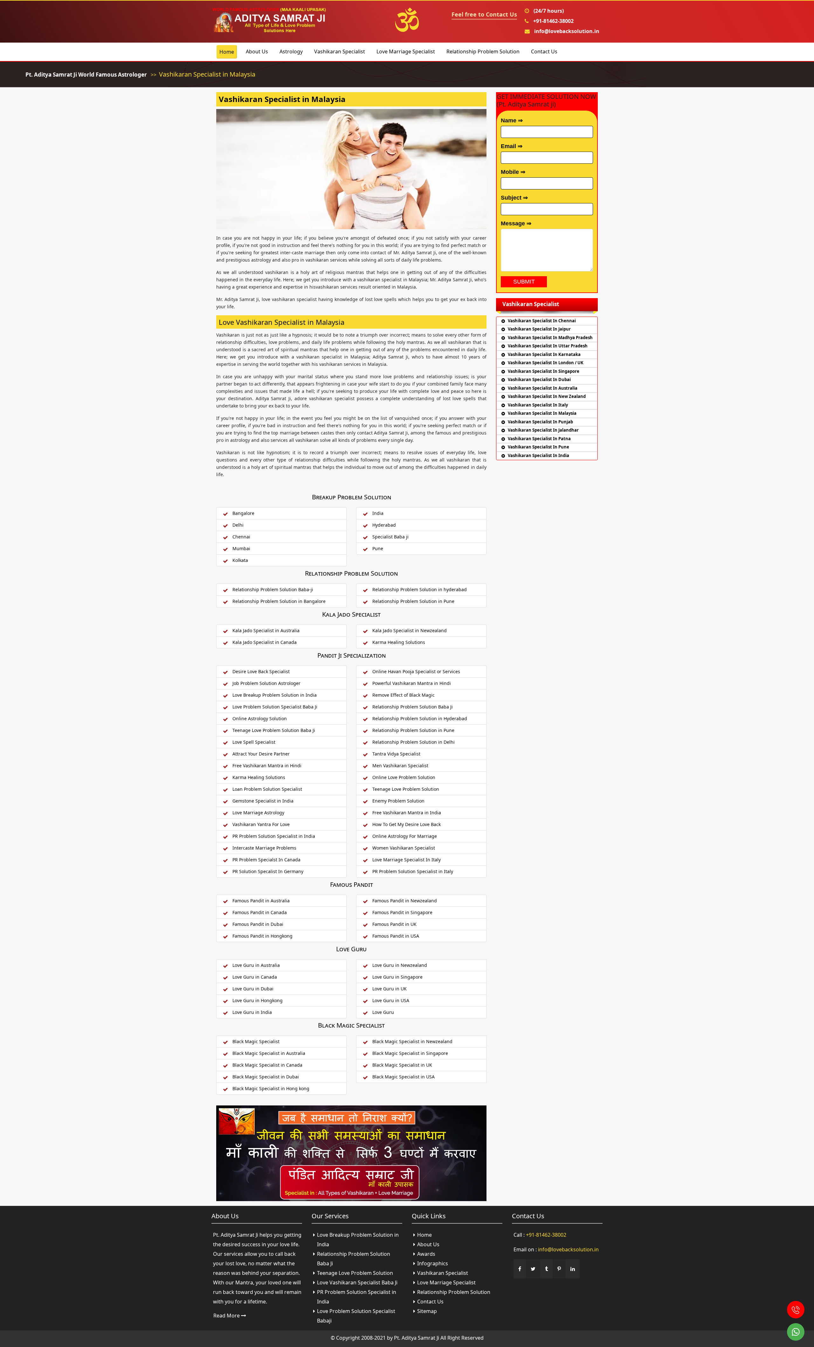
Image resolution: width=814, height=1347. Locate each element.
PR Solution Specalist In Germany (267, 871)
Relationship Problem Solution (483, 51)
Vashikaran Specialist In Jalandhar (543, 430)
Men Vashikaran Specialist (400, 765)
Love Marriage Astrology (258, 813)
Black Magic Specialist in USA (403, 1077)
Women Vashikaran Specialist (403, 848)
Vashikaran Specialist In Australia (542, 388)
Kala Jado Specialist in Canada (264, 642)
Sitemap (427, 1311)
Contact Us (544, 51)
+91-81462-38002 (553, 20)
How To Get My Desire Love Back (406, 824)
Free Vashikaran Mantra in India (406, 813)
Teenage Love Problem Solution (405, 789)
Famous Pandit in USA (395, 936)
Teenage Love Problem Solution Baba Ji (273, 730)
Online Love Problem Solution (403, 777)
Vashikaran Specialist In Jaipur (539, 329)
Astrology (291, 51)
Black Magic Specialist (255, 1041)
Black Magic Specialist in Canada (267, 1065)
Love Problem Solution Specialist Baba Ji (274, 707)
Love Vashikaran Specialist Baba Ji (357, 1282)
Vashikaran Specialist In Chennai (542, 321)
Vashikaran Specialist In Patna (539, 438)
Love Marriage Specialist (405, 51)
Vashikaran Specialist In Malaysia (542, 413)
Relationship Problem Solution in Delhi (413, 742)
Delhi (238, 525)
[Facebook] (520, 1268)
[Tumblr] (546, 1268)
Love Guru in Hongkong (257, 1000)
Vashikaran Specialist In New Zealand (547, 396)
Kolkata (240, 560)
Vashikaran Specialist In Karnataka (544, 354)
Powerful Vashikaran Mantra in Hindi (411, 683)
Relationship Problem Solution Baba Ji (412, 707)
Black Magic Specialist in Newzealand (412, 1041)
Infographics (432, 1263)
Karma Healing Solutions (398, 642)
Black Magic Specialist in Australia (268, 1053)
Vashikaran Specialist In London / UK (545, 363)
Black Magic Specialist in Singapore (410, 1053)
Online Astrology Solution (259, 718)
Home (226, 51)
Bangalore (243, 513)
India (377, 513)
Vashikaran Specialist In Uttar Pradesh (548, 346)
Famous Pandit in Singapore (402, 912)
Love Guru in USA (390, 1000)
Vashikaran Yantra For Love (261, 824)
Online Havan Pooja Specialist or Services (416, 671)
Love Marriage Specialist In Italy (406, 860)
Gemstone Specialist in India (262, 801)
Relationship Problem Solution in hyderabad (419, 589)
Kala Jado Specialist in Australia (266, 630)
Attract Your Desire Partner (261, 754)
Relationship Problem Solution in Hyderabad (419, 718)
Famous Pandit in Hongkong (262, 936)
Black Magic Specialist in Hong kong (270, 1088)
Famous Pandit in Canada (259, 912)
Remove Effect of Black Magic (403, 695)
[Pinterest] (559, 1268)
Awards (426, 1253)
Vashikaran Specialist (339, 51)
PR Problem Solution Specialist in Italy (412, 871)
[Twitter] (533, 1268)
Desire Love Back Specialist (261, 671)
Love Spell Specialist (253, 742)
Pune (377, 548)
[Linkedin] (573, 1268)
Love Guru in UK (389, 989)
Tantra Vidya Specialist (396, 754)
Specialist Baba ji (390, 537)
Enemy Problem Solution (398, 801)
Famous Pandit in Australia (261, 901)
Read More (227, 1315)
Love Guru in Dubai (252, 989)
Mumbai (241, 548)
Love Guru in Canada (254, 977)
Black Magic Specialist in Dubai (265, 1077)
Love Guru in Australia (256, 965)
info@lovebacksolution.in (566, 31)
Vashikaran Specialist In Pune (538, 447)
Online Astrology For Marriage (404, 836)
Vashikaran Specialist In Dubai (539, 379)
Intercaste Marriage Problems (264, 848)
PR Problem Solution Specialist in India (273, 836)
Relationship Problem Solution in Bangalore (279, 601)
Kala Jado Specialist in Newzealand (409, 630)
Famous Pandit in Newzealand (404, 901)
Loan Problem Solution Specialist (267, 789)
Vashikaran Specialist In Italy (538, 405)
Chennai (241, 537)
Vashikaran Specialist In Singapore (543, 371)
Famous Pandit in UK (394, 924)
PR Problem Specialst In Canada (266, 860)
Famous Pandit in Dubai (257, 924)
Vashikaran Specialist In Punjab (540, 422)
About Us (257, 51)
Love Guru (383, 1012)
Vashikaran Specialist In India (538, 455)
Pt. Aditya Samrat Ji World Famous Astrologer (86, 74)
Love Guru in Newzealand (399, 965)
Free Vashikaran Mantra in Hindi (266, 765)
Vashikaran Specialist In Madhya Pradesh (550, 337)
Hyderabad (384, 525)
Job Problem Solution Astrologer (266, 683)
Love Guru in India (252, 1012)
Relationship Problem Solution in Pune (413, 601)
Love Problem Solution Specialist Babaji (356, 1316)
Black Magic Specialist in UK (402, 1065)
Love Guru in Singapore (397, 977)
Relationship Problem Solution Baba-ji (272, 589)
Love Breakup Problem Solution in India (274, 695)
